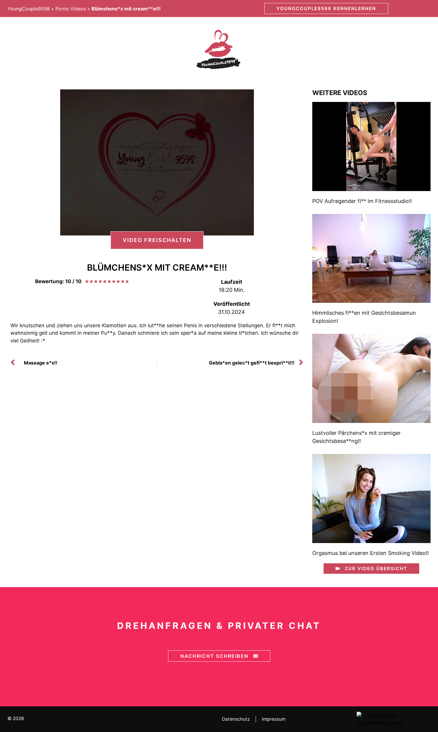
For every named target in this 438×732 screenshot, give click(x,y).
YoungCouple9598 (28, 9)
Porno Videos (70, 9)
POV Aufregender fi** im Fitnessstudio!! (362, 201)
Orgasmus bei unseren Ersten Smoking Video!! (370, 553)
